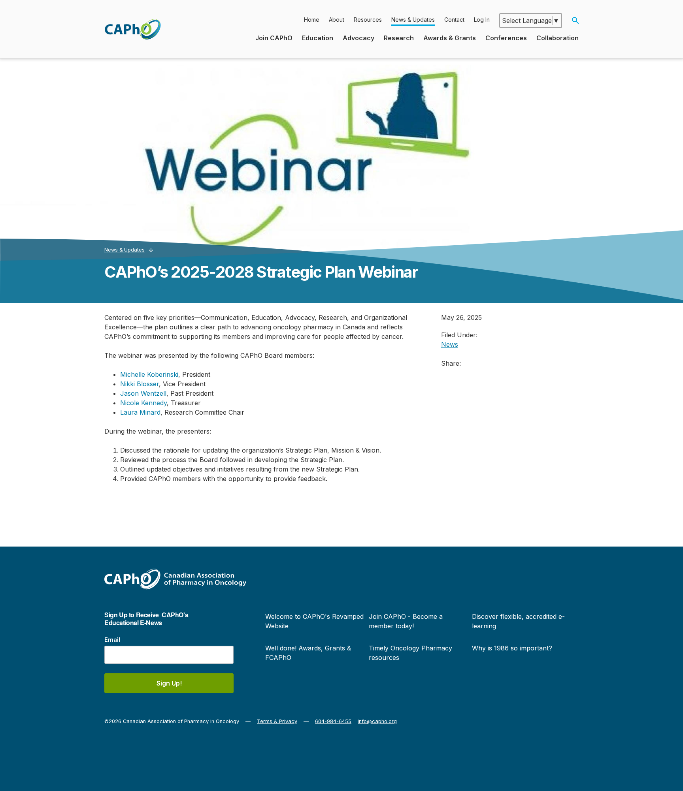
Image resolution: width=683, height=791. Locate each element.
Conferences (506, 38)
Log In (482, 19)
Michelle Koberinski (149, 374)
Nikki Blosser (139, 384)
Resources (368, 19)
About (336, 19)
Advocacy (358, 38)
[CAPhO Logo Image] (132, 29)
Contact (454, 19)
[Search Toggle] (575, 20)
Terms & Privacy (277, 721)
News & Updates (413, 19)
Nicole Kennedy (143, 403)
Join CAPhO (273, 38)
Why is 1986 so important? (512, 648)
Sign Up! (169, 683)
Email (112, 640)
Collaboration (557, 38)
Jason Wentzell (143, 393)
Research (399, 38)
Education (317, 38)
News (449, 344)
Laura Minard (140, 412)
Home (311, 19)
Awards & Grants (449, 38)
